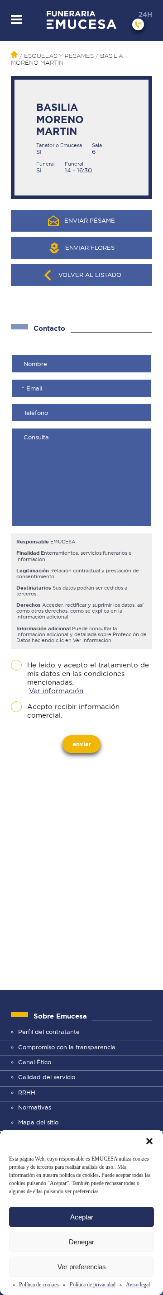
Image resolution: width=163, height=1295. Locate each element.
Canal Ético (34, 1062)
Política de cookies (39, 1284)
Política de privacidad (92, 1284)
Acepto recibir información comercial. (73, 711)
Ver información (56, 691)
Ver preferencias (82, 1267)
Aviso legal (138, 1284)
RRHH (26, 1092)
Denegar (81, 1242)
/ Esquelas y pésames (56, 56)
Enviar (81, 744)
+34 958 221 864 (138, 24)
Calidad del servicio (46, 1077)
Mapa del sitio (38, 1122)
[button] (149, 1141)
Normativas (34, 1107)
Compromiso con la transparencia (66, 1047)
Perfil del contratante (49, 1031)
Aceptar (81, 1217)
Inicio (14, 54)
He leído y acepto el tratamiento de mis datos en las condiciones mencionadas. (88, 678)
